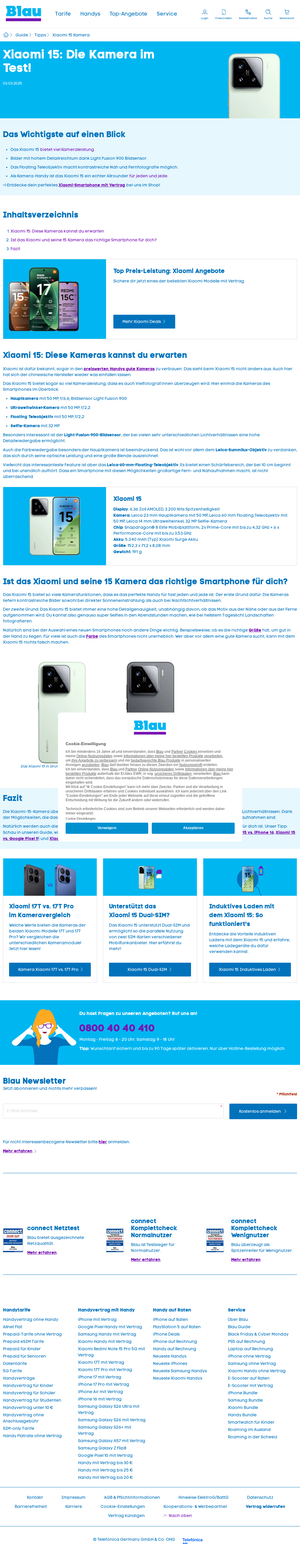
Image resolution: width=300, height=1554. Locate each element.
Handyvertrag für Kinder (28, 1385)
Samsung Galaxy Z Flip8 (102, 1448)
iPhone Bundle (243, 1392)
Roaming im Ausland (249, 1429)
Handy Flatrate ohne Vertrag (32, 1435)
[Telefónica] (192, 1540)
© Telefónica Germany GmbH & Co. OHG (134, 1539)
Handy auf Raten (172, 1310)
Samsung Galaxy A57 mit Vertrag (111, 1440)
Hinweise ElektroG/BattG (203, 1497)
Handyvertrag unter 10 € (28, 1407)
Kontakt (35, 1497)
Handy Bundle (242, 1414)
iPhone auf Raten (170, 1319)
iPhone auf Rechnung (175, 1341)
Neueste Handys (169, 1356)
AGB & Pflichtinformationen (132, 1497)
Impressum (73, 1497)
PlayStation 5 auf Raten (177, 1326)
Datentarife (15, 1363)
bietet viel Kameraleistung (67, 149)
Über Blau (238, 1319)
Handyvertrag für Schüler (29, 1392)
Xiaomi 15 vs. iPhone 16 (250, 832)
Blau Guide (239, 1326)
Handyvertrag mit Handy (106, 1310)
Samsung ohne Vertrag (252, 1363)
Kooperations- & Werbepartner (195, 1506)
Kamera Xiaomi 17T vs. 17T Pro (48, 969)
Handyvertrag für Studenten (32, 1400)
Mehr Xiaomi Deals (141, 321)
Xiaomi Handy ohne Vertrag (257, 1370)
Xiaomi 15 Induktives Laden (247, 969)
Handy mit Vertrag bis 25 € (105, 1470)
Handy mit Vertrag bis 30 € (105, 1462)
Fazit (15, 248)
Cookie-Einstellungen (122, 1506)
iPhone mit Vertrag (97, 1319)
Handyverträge (19, 1378)
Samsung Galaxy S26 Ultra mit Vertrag (108, 1409)
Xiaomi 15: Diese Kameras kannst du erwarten (57, 231)
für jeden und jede (148, 176)
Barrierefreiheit (31, 1506)
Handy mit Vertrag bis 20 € (105, 1477)
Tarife (63, 14)
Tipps (40, 35)
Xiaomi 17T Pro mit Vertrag (105, 1369)
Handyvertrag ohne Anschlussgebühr (23, 1418)
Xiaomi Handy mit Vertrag (105, 1341)
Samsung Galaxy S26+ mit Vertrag (104, 1430)
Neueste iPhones (170, 1363)
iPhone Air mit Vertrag (100, 1391)
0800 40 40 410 (117, 1027)
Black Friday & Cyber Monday (258, 1334)
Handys (90, 14)
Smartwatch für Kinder (251, 1422)
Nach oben (180, 1515)
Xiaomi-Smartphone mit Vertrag (92, 185)
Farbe (92, 636)
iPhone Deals (166, 1334)
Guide (22, 35)
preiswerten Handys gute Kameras (119, 368)
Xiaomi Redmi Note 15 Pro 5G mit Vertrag (111, 1352)
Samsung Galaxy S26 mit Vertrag (112, 1419)
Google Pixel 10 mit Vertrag (105, 1455)
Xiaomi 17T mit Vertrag (101, 1362)
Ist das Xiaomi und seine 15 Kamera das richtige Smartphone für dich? (84, 240)
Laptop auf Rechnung (250, 1348)
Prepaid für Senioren (24, 1356)
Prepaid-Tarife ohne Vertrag (32, 1334)
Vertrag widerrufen (265, 1506)
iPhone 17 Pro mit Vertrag (103, 1384)
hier (103, 1141)
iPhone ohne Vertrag (249, 1356)
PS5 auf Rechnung (246, 1341)
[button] (63, 14)
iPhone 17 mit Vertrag (99, 1377)
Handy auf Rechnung (174, 1348)
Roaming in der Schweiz (252, 1437)
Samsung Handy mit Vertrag (107, 1334)
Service (167, 14)
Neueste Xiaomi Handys (177, 1378)
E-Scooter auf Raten (249, 1378)
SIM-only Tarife (18, 1428)
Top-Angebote (128, 14)
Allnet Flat (12, 1326)
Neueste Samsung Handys (180, 1370)
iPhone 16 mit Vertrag (100, 1399)
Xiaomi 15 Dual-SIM (147, 969)
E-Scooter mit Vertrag (250, 1385)
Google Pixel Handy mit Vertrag (110, 1326)
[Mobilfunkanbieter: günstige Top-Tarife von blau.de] (6, 35)
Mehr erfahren (18, 1151)
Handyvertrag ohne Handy (30, 1319)
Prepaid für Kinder (22, 1348)
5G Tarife (12, 1370)
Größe (255, 630)
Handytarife (16, 1310)
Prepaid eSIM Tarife (23, 1341)
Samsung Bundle (245, 1400)
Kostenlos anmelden (260, 1111)
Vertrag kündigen (126, 1515)
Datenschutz (260, 1497)
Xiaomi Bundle (243, 1407)
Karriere (73, 1506)
